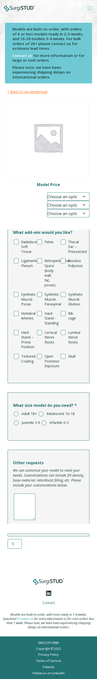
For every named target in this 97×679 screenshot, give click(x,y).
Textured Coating (27, 359)
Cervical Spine (20, 212)
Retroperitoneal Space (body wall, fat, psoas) (51, 272)
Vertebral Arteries (27, 316)
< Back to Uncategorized (27, 91)
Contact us (22, 55)
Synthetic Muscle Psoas (27, 299)
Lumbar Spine (20, 195)
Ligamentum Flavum (27, 263)
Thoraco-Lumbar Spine (27, 203)
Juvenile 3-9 (29, 422)
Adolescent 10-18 (59, 413)
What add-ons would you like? (42, 232)
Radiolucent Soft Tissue (27, 247)
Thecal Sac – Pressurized (74, 247)
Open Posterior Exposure (51, 361)
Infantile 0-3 (58, 422)
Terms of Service (48, 660)
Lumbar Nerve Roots (74, 337)
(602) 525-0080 (48, 642)
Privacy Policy (48, 654)
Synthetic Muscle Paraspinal (51, 299)
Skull (71, 356)
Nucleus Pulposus (74, 263)
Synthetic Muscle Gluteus (74, 299)
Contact (48, 603)
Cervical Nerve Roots (51, 337)
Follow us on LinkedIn (49, 673)
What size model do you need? (45, 405)
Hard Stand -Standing (51, 318)
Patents (48, 667)
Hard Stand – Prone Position (27, 339)
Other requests (28, 462)
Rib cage (72, 316)
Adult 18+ (28, 413)
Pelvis (49, 242)
